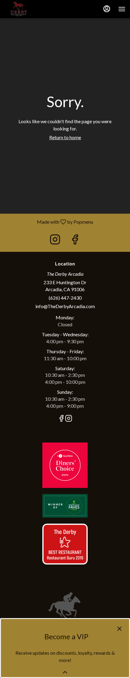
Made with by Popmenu (49, 221)
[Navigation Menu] (121, 9)
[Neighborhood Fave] (65, 505)
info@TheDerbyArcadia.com (65, 306)
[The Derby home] (32, 9)
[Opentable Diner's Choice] (65, 464)
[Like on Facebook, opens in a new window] (75, 240)
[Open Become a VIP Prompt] (65, 672)
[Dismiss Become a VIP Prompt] (119, 628)
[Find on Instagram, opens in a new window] (55, 240)
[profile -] (106, 8)
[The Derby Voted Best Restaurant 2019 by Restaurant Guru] (65, 543)
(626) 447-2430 (65, 298)
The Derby (65, 605)
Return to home (65, 137)
